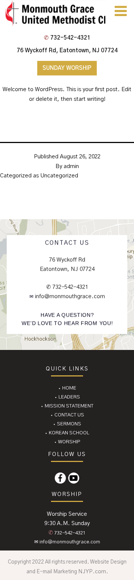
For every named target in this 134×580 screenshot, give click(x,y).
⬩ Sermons (67, 424)
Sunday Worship (67, 68)
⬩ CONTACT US (67, 415)
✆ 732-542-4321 (67, 287)
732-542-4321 (67, 38)
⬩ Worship (67, 442)
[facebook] (60, 478)
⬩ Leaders (67, 397)
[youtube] (73, 478)
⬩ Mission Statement (67, 406)
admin (71, 166)
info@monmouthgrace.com (69, 296)
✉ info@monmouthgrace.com (67, 542)
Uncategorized (59, 176)
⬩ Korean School (67, 433)
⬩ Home (67, 388)
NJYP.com (92, 571)
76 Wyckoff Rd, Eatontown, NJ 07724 (67, 50)
